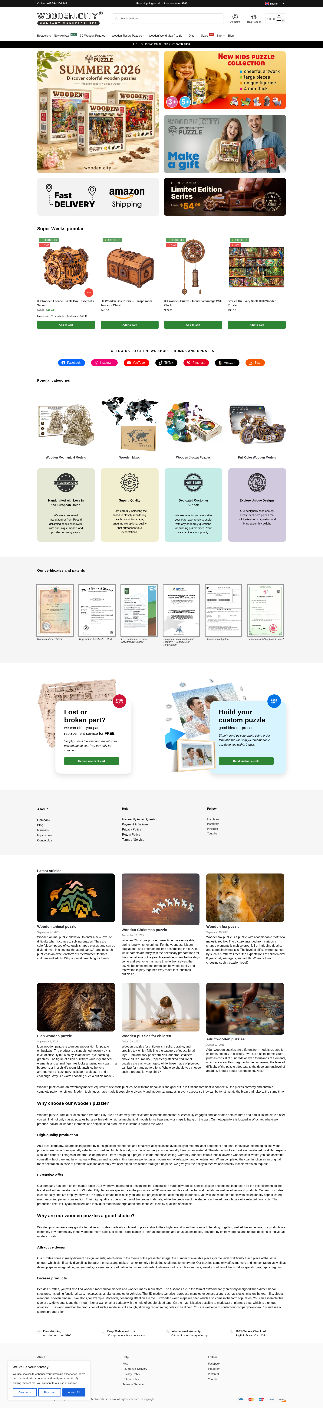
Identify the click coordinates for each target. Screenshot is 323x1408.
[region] (49, 1380)
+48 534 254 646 (57, 3)
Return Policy (131, 1379)
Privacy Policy (131, 1374)
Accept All (74, 1392)
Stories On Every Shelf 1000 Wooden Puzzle (252, 303)
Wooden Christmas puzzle (144, 930)
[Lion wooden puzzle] (76, 1007)
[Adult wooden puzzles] (245, 1009)
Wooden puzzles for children (146, 1036)
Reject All (49, 1392)
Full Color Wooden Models (257, 457)
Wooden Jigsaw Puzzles (193, 457)
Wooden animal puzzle (56, 927)
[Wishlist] (89, 244)
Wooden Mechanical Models (66, 457)
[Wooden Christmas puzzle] (160, 899)
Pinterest (213, 1374)
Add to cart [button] (66, 324)
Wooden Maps (129, 457)
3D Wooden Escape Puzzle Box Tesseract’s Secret (65, 303)
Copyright (148, 1399)
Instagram (214, 1368)
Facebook (214, 1363)
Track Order (254, 21)
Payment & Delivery (135, 1368)
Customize (24, 1392)
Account (235, 21)
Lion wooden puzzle (54, 1036)
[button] (275, 18)
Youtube (213, 1379)
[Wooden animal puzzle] (76, 897)
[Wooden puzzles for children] (160, 1007)
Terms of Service (133, 1384)
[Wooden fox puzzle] (245, 897)
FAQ (125, 1363)
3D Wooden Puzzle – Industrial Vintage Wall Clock (193, 303)
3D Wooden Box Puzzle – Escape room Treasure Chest (126, 303)
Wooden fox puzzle (222, 927)
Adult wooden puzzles (225, 1039)
